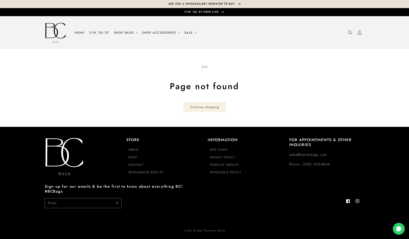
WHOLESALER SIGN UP (145, 172)
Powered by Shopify (214, 230)
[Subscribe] (116, 203)
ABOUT (133, 149)
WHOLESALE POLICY (225, 172)
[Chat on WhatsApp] (399, 229)
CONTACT (136, 165)
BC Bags (197, 230)
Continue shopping (204, 107)
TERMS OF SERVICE (224, 165)
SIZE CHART (219, 149)
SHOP (132, 157)
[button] (350, 32)
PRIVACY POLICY (223, 157)
